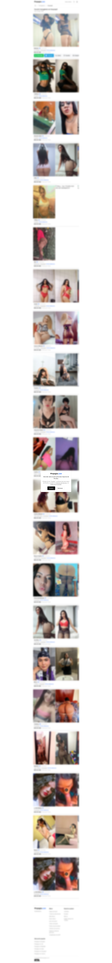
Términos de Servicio (61, 483)
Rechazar (60, 488)
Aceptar (51, 488)
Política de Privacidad (55, 484)
